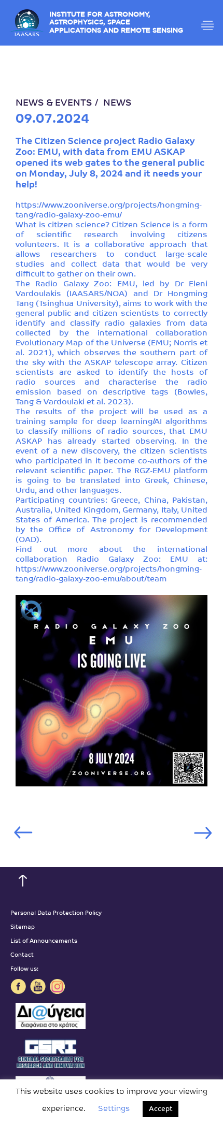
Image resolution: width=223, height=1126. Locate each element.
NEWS (117, 103)
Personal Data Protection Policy (56, 913)
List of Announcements (43, 941)
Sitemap (22, 927)
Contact (22, 955)
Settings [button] (114, 1109)
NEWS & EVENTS (54, 103)
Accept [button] (160, 1109)
